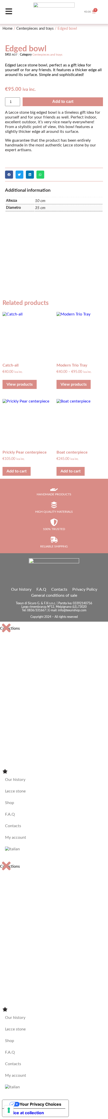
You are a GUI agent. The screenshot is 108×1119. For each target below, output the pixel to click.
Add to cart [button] (17, 471)
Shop (9, 803)
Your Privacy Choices (40, 1104)
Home (8, 28)
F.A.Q (41, 589)
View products (20, 384)
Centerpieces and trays (35, 28)
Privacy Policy (84, 589)
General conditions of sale (54, 595)
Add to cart (62, 101)
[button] (9, 175)
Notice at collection (25, 1112)
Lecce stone (15, 791)
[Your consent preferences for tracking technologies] (9, 1110)
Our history (21, 589)
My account (15, 837)
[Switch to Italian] (54, 849)
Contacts (59, 589)
